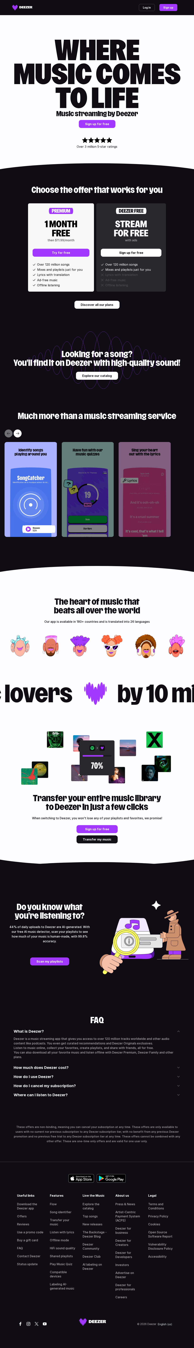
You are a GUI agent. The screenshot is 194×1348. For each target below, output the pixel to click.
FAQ (20, 1248)
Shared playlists (61, 1256)
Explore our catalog (97, 376)
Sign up (168, 7)
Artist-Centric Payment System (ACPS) (127, 1216)
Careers (121, 1297)
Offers (22, 1216)
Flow (53, 1204)
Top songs (90, 1216)
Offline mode (59, 1240)
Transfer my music (97, 839)
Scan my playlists (49, 961)
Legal (152, 1195)
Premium (61, 210)
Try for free (61, 253)
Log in (147, 7)
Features (56, 1195)
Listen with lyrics (62, 1232)
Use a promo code (30, 1232)
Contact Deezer (28, 1256)
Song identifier (60, 1212)
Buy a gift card (27, 1240)
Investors (122, 1265)
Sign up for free (97, 124)
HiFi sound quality (62, 1248)
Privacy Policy (158, 1216)
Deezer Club (92, 1256)
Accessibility (157, 1256)
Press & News (125, 1204)
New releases (92, 1224)
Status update (27, 1264)
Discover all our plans (97, 305)
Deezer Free (131, 210)
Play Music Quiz (61, 1264)
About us (122, 1195)
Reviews (23, 1224)
